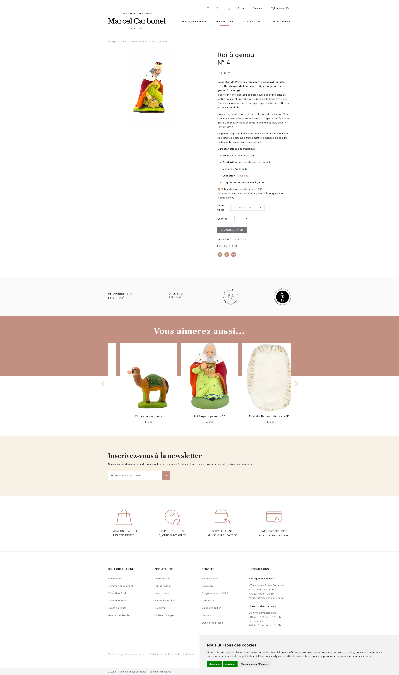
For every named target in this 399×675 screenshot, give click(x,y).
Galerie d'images (165, 615)
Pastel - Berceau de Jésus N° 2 (260, 416)
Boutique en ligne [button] (194, 21)
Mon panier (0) (281, 8)
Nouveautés (224, 21)
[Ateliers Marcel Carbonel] (137, 20)
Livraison (207, 585)
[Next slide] (295, 383)
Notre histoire (163, 578)
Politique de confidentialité (165, 654)
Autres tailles (221, 207)
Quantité (222, 218)
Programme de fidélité (215, 593)
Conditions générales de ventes (126, 654)
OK (166, 475)
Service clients (210, 578)
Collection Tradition (119, 593)
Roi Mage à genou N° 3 (199, 416)
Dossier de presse (212, 622)
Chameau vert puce (138, 416)
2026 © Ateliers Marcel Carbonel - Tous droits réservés (139, 671)
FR (208, 8)
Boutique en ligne (117, 41)
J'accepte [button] (214, 664)
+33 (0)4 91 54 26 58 (225, 535)
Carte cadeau (252, 21)
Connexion (258, 8)
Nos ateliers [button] (281, 21)
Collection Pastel (118, 600)
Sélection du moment (120, 585)
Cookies (190, 654)
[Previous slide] (103, 383)
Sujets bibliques (139, 41)
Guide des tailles (228, 245)
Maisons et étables (119, 615)
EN (217, 8)
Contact (241, 8)
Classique (242, 175)
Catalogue (208, 600)
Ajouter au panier (138, 387)
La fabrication (163, 585)
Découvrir (138, 379)
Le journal (160, 607)
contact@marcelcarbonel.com (266, 597)
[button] (227, 8)
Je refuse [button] (230, 664)
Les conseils (162, 593)
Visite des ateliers (165, 600)
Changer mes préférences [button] (254, 664)
